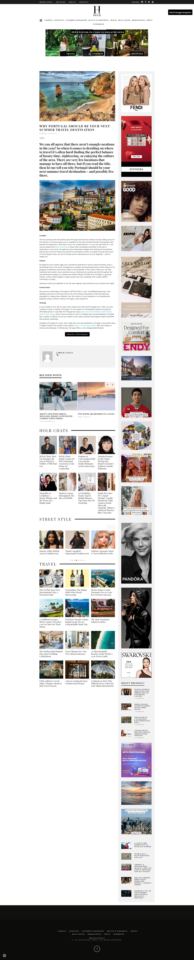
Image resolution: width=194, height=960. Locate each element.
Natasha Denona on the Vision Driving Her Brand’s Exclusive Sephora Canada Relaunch (106, 462)
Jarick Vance (47, 133)
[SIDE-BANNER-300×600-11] (136, 618)
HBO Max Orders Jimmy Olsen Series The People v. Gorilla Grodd (143, 881)
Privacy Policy (97, 938)
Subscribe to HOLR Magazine (77, 334)
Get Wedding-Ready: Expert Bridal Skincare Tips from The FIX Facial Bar (86, 498)
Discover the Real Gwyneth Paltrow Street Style (102, 553)
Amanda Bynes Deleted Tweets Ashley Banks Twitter (142, 732)
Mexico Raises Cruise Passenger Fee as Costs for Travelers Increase (101, 594)
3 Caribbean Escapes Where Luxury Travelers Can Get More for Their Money (50, 625)
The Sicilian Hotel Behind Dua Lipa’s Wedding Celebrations (51, 656)
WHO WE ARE (60, 2)
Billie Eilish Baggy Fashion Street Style (77, 552)
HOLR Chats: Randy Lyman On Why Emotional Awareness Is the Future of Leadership (66, 462)
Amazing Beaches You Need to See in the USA (96, 415)
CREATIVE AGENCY (45, 2)
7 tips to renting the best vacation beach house (76, 684)
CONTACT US (83, 2)
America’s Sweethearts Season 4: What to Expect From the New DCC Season (143, 868)
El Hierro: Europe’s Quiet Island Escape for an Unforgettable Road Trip (76, 624)
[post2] (136, 760)
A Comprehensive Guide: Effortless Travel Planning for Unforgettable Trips (58, 416)
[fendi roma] (136, 93)
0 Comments (139, 698)
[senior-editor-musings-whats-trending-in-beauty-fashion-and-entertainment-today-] (136, 435)
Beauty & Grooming (99, 20)
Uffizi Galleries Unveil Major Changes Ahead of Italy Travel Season (50, 686)
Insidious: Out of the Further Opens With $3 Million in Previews (142, 894)
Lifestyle (59, 20)
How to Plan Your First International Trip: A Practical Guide (49, 594)
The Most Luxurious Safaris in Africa (100, 623)
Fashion (49, 20)
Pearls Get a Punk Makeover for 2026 (141, 855)
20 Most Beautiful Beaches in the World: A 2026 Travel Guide (101, 656)
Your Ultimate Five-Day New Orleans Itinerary (76, 655)
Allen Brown (82, 419)
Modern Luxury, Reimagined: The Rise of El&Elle (66, 495)
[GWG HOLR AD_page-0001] (136, 287)
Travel (113, 20)
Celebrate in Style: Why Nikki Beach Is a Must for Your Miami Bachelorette (102, 686)
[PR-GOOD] (136, 201)
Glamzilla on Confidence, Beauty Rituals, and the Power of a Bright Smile (48, 498)
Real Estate (124, 20)
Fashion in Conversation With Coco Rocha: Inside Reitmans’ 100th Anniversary (86, 461)
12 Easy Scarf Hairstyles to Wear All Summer (142, 845)
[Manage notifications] (4, 955)
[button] (113, 527)
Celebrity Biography (76, 20)
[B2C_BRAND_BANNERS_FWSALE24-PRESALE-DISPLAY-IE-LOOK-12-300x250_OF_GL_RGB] (136, 665)
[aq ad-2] (136, 793)
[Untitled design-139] (136, 553)
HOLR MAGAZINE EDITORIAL (49, 421)
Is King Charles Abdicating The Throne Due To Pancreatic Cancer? (142, 692)
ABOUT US (72, 2)
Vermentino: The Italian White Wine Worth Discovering (76, 594)
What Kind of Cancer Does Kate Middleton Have (142, 719)
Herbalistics (139, 20)
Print (150, 20)
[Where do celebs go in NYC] (136, 821)
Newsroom (98, 24)
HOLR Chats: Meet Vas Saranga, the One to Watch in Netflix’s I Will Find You (48, 461)
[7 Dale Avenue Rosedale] (136, 368)
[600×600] (136, 337)
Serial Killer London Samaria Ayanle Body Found (142, 706)
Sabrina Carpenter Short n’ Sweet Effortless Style (50, 552)
